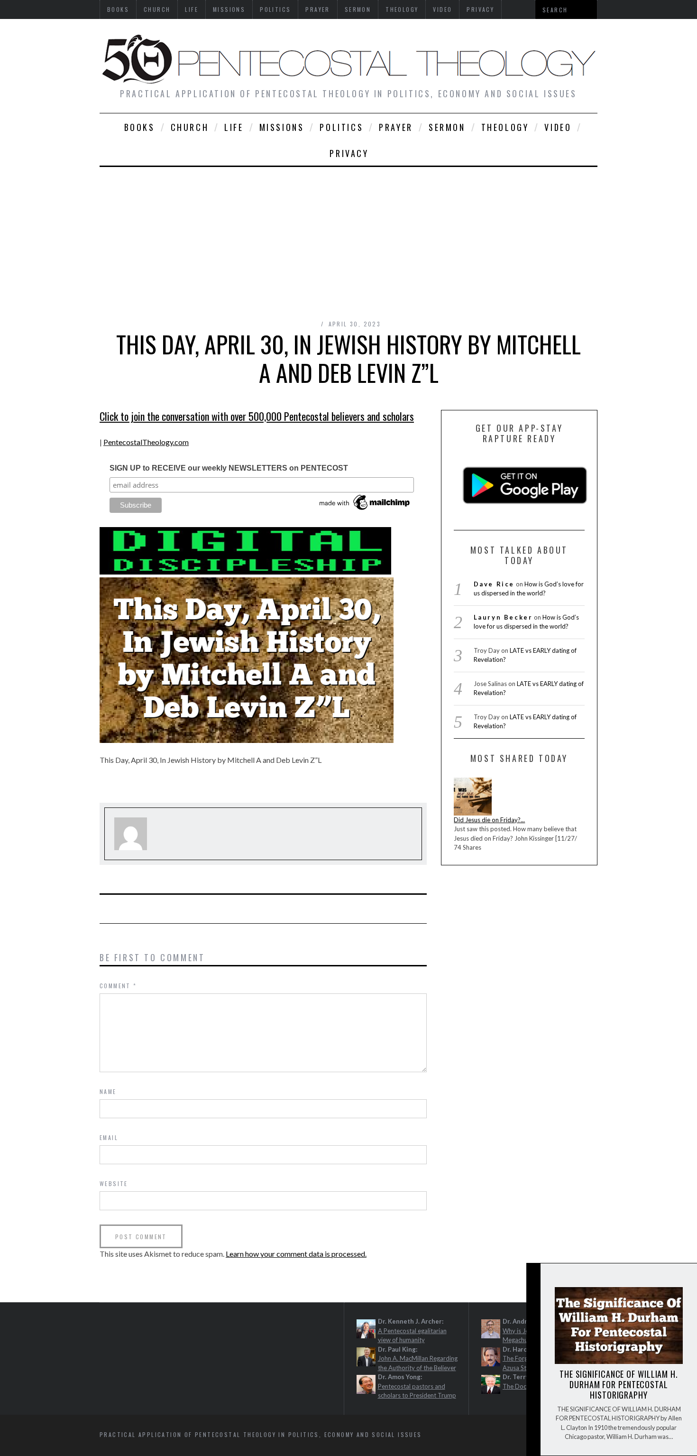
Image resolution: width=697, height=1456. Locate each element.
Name (108, 1091)
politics (341, 127)
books (139, 127)
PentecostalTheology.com (146, 441)
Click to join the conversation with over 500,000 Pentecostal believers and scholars (257, 416)
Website (114, 1183)
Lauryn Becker (503, 617)
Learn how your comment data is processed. (296, 1253)
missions (281, 127)
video (557, 127)
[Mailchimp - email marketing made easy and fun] (365, 510)
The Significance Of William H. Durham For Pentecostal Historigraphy (618, 1384)
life (233, 127)
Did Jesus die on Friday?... (489, 820)
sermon (447, 127)
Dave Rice (494, 584)
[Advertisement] (348, 238)
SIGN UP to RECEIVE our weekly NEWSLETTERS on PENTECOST (229, 468)
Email (109, 1137)
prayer (396, 127)
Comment (118, 986)
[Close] (533, 1278)
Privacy (349, 153)
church (190, 127)
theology (505, 127)
